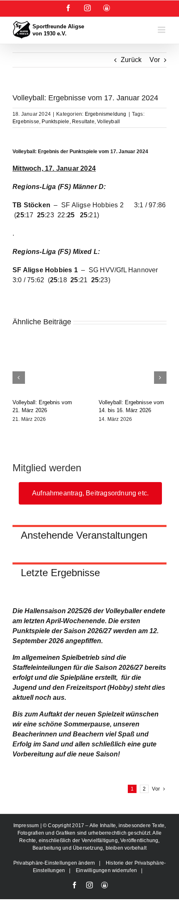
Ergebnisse (25, 121)
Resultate (83, 121)
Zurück (131, 59)
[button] (18, 377)
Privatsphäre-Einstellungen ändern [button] (54, 863)
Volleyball (108, 121)
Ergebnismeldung (106, 114)
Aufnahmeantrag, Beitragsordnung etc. (90, 493)
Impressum (26, 825)
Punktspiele (55, 121)
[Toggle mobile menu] (162, 29)
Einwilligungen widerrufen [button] (106, 870)
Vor (154, 59)
